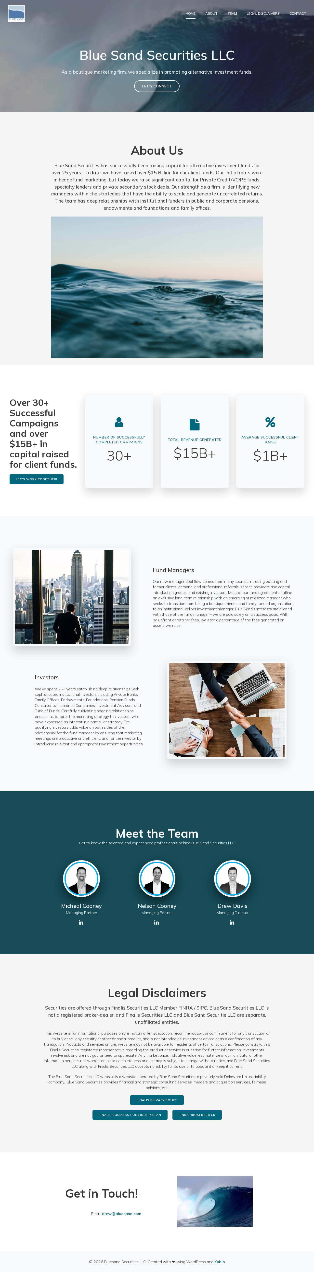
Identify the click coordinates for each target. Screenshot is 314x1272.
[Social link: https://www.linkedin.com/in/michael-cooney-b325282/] (82, 922)
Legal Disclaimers (263, 13)
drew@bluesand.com (121, 1213)
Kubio (219, 1261)
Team (232, 13)
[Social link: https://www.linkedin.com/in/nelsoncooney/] (157, 922)
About (211, 13)
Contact (297, 13)
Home (191, 13)
